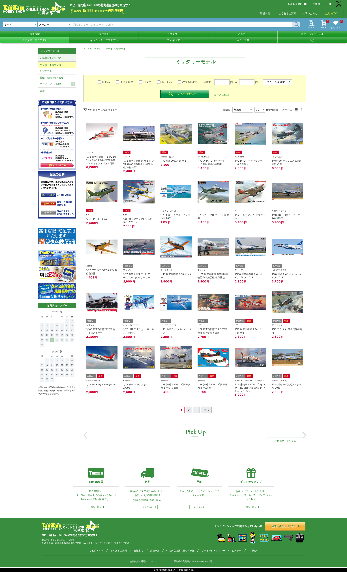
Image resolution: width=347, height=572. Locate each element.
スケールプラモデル (312, 33)
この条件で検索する (188, 93)
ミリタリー (173, 33)
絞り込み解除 (221, 94)
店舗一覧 (265, 13)
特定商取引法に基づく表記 (180, 550)
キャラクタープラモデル (104, 40)
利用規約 (253, 550)
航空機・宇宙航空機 (115, 49)
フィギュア (173, 40)
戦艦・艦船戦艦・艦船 (51, 77)
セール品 (167, 82)
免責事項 (236, 550)
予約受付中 (126, 82)
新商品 (106, 82)
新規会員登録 (295, 3)
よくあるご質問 (287, 13)
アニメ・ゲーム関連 (50, 84)
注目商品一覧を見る (285, 440)
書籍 (42, 90)
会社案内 (138, 550)
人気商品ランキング (50, 57)
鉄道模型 (35, 33)
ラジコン (104, 33)
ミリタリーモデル (92, 49)
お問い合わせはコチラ (284, 526)
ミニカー (243, 33)
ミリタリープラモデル (34, 40)
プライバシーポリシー (213, 550)
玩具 (312, 40)
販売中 (147, 82)
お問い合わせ (310, 13)
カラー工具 (243, 40)
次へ (206, 410)
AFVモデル (46, 71)
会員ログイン (332, 13)
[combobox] (55, 24)
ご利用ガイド (319, 3)
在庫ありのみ (190, 82)
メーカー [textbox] (44, 24)
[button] (85, 435)
